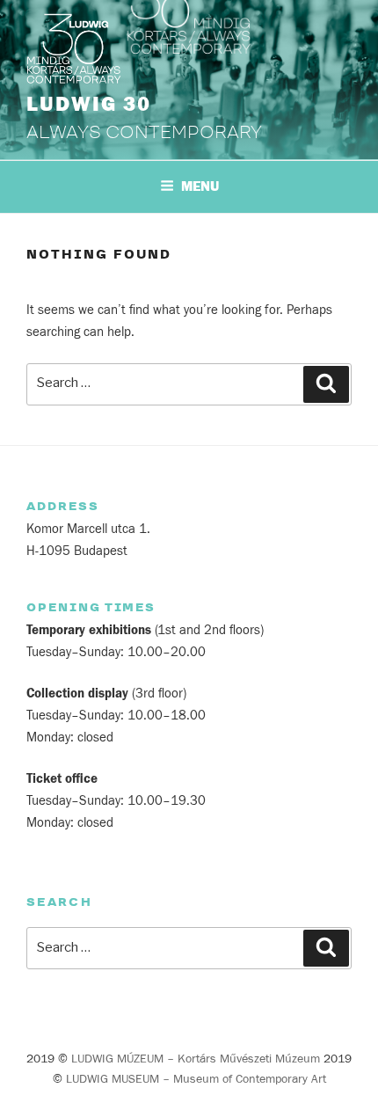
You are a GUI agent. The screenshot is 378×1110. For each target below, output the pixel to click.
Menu (200, 186)
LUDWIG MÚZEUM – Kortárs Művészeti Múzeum (195, 1059)
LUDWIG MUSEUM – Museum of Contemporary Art (196, 1079)
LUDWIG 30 (88, 104)
